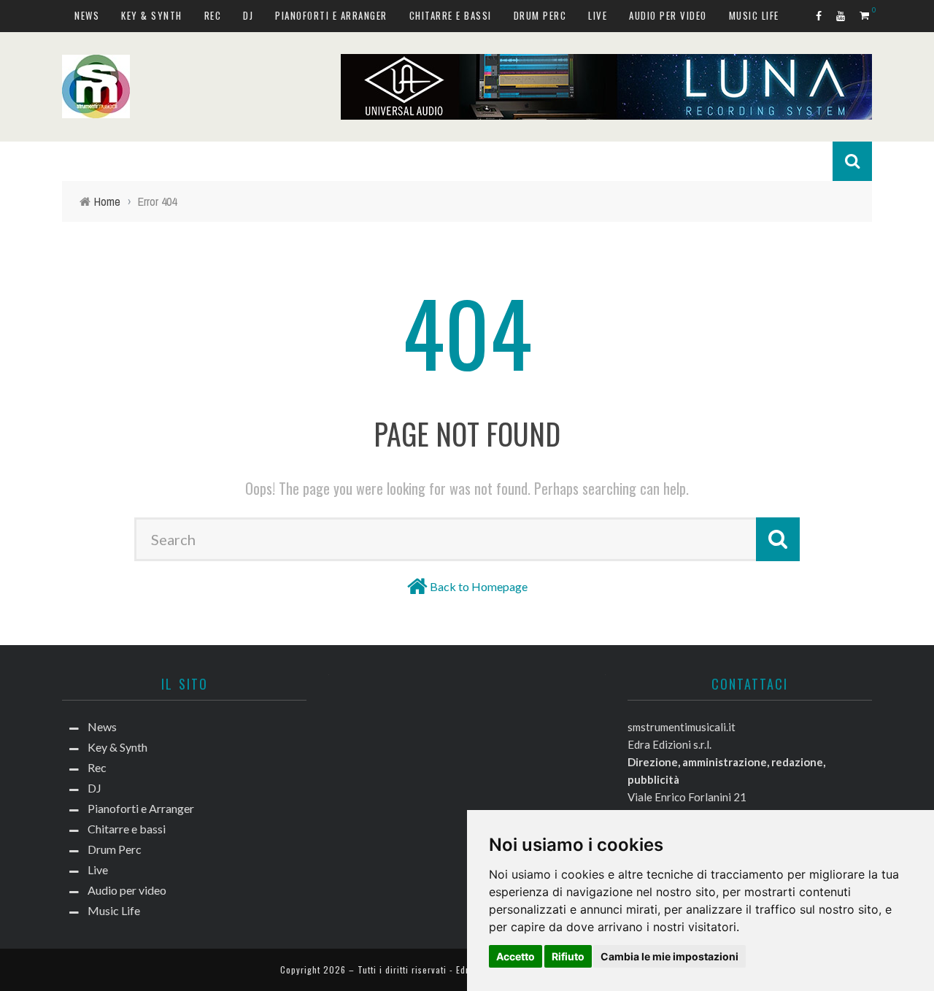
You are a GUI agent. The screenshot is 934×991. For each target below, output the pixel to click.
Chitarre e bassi (450, 15)
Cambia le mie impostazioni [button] (669, 956)
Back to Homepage (479, 586)
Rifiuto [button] (568, 956)
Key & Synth (151, 15)
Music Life (754, 15)
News (86, 15)
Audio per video (668, 15)
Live (597, 15)
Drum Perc (540, 15)
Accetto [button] (515, 956)
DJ (248, 15)
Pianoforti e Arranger (331, 15)
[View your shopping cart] (866, 15)
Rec (213, 15)
